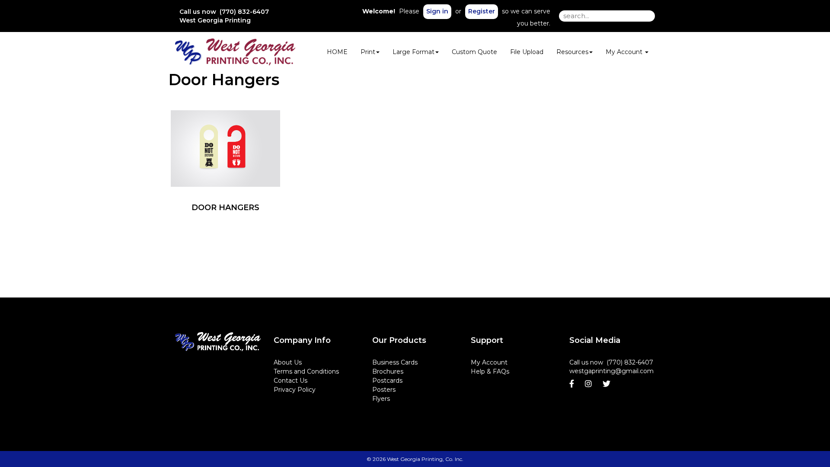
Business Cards (395, 362)
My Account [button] (625, 52)
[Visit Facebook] (572, 384)
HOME (337, 52)
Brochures (387, 371)
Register (481, 11)
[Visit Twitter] (608, 384)
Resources (572, 52)
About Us (288, 362)
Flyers (381, 399)
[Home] (218, 342)
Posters (384, 389)
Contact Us (290, 380)
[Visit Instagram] (589, 384)
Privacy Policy (295, 389)
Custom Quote (474, 52)
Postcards (387, 380)
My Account (489, 362)
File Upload (526, 52)
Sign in (437, 11)
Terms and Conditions (306, 371)
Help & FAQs (490, 371)
